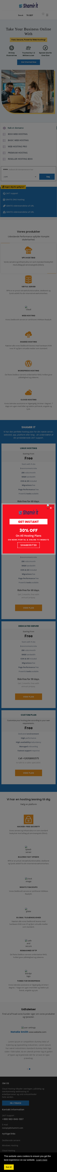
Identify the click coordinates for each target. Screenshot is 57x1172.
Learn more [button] (41, 1160)
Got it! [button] (9, 1167)
